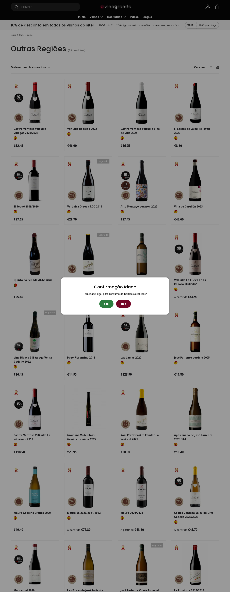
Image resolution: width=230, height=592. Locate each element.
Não (123, 303)
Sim (106, 303)
